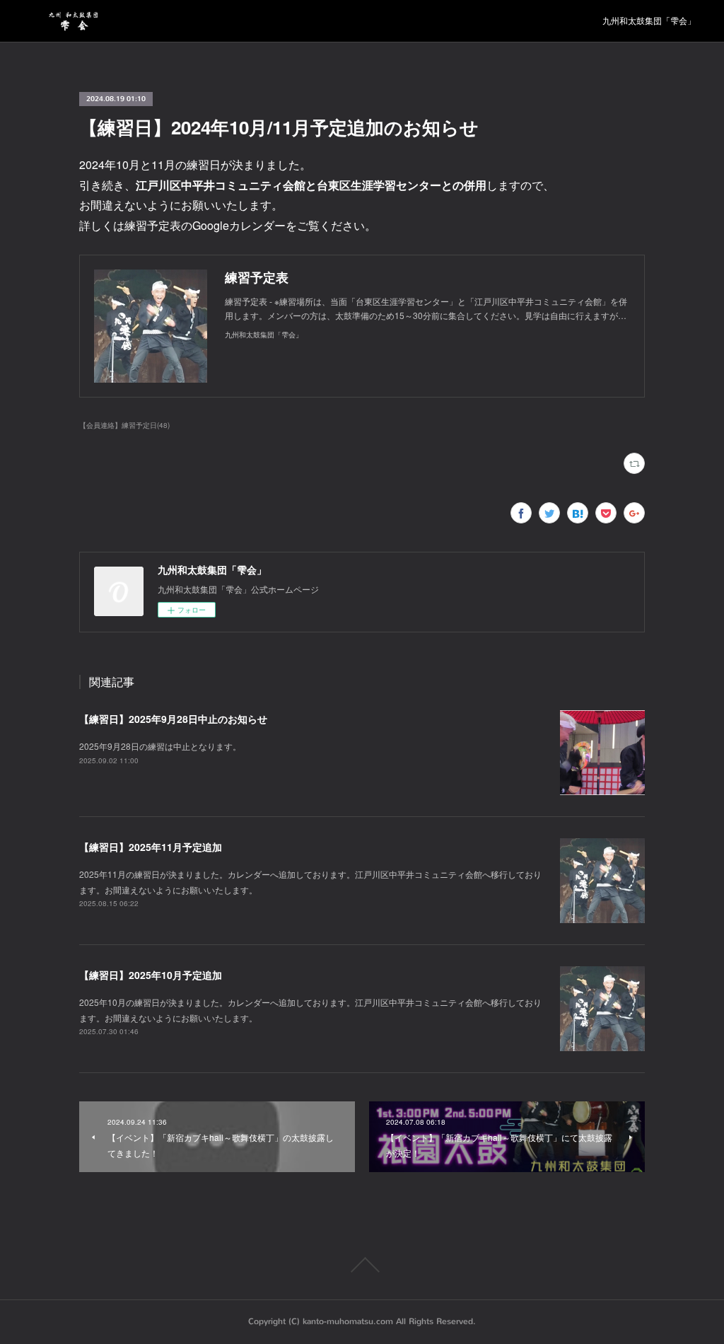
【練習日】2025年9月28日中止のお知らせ (173, 719)
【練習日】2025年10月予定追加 (150, 975)
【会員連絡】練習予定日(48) (124, 425)
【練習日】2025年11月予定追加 (150, 847)
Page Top (362, 1265)
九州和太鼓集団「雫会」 (649, 21)
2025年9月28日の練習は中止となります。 (160, 746)
